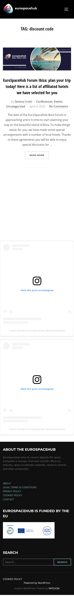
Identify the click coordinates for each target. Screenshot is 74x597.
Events (58, 101)
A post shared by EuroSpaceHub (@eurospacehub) (37, 330)
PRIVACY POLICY (12, 491)
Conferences (44, 101)
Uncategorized (15, 106)
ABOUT (7, 483)
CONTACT (8, 499)
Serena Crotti (23, 101)
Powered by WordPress (37, 582)
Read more (39, 155)
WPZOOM (54, 588)
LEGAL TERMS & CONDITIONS (20, 487)
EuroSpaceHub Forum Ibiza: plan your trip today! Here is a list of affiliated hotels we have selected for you (37, 86)
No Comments (58, 106)
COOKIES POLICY (12, 495)
